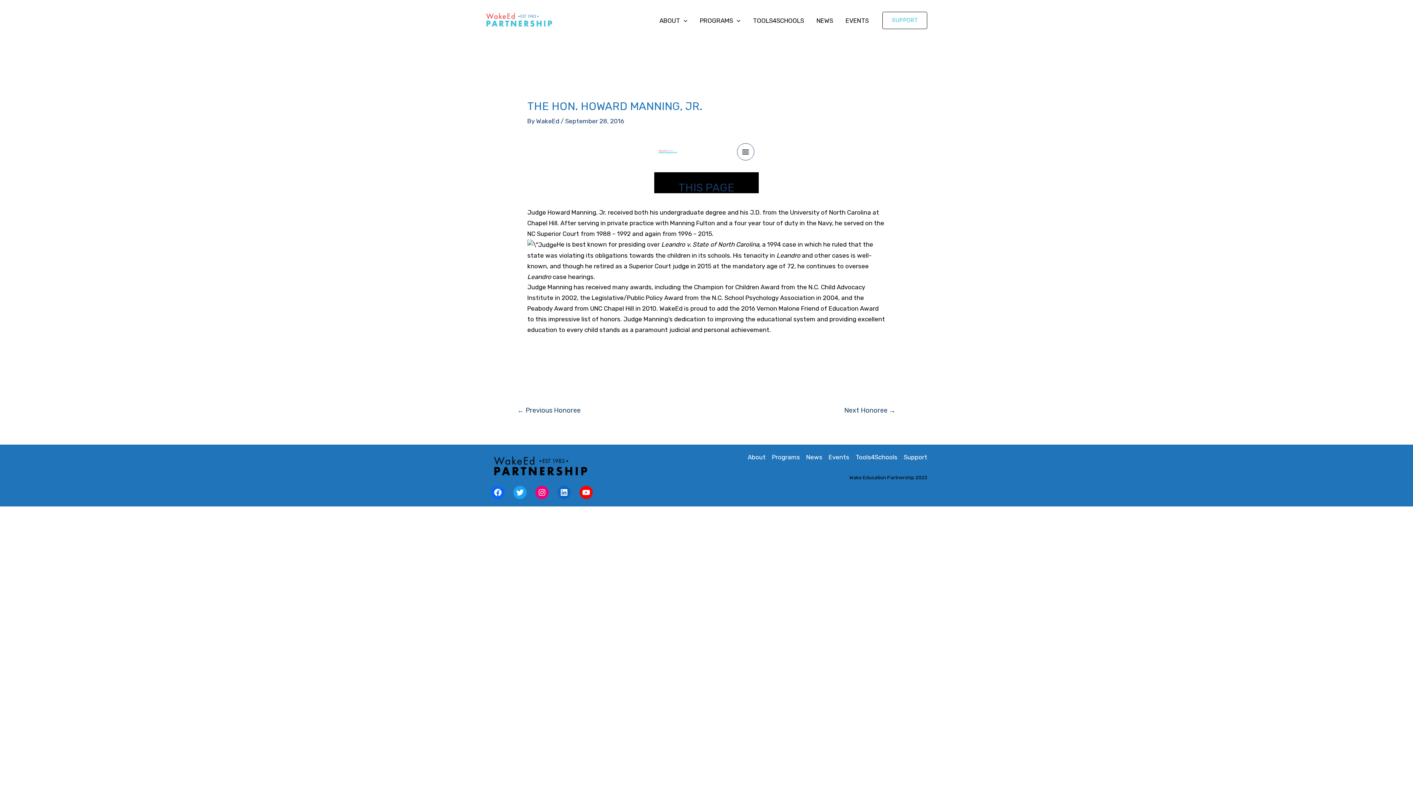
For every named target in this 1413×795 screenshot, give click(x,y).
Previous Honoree (549, 410)
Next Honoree (870, 410)
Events (857, 20)
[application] (683, 20)
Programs (716, 20)
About (669, 20)
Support (915, 457)
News (825, 20)
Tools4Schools (778, 20)
